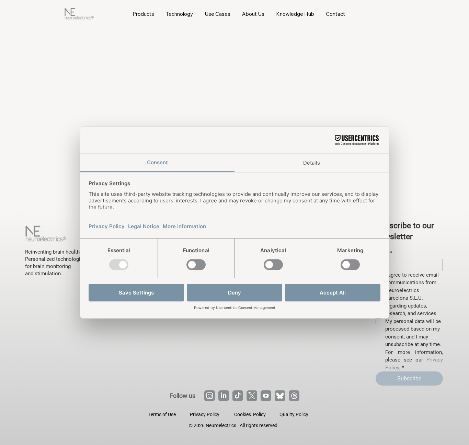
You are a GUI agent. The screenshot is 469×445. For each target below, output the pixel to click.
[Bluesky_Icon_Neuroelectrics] (280, 395)
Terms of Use (162, 414)
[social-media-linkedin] (223, 395)
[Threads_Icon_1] (294, 395)
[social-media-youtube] (266, 395)
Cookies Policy (250, 414)
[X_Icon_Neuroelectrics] (252, 395)
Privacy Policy (204, 414)
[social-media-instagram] (209, 395)
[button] (143, 13)
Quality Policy (293, 414)
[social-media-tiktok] (237, 395)
